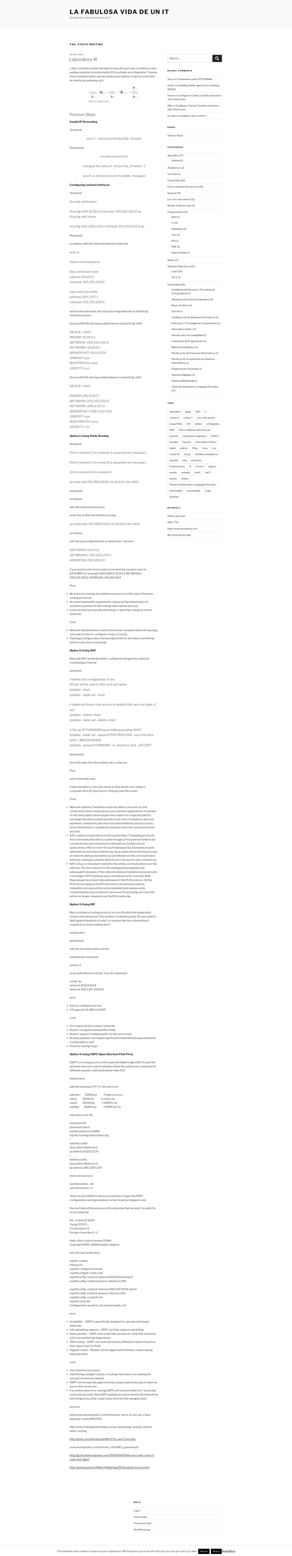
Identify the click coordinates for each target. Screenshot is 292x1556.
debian (198, 423)
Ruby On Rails (179, 252)
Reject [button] (216, 1551)
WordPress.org (142, 1529)
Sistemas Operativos (178, 266)
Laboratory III (83, 59)
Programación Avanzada (185, 368)
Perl (174, 240)
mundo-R (174, 454)
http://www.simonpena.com (182, 528)
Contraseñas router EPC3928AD (194, 79)
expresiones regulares (194, 435)
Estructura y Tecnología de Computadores (194, 323)
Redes (170, 260)
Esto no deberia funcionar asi (183, 186)
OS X (174, 277)
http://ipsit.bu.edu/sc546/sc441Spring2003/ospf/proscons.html (110, 1467)
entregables (212, 423)
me (214, 448)
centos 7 (187, 417)
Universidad (173, 284)
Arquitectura (174, 167)
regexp (212, 466)
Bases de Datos (180, 305)
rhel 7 (208, 472)
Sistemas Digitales (181, 374)
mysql (187, 454)
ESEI (172, 429)
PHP (174, 246)
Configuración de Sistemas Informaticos (193, 317)
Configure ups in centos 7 (193, 115)
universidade (193, 490)
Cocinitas (172, 174)
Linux (174, 271)
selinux (185, 478)
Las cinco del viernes (178, 199)
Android (176, 160)
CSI (188, 423)
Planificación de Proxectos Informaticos (193, 353)
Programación (175, 211)
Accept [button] (204, 1551)
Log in (137, 1510)
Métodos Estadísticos (183, 347)
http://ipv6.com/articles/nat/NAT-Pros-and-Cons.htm (103, 1439)
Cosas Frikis (173, 180)
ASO (197, 411)
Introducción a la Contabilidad (187, 335)
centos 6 (174, 417)
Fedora (214, 435)
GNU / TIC (172, 522)
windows (174, 496)
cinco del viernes (206, 417)
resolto (173, 472)
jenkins (184, 448)
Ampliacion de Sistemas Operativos (191, 299)
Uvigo (208, 490)
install (172, 448)
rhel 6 (197, 472)
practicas (196, 460)
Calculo (176, 311)
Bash (174, 216)
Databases (177, 228)
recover (199, 466)
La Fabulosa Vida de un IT (119, 12)
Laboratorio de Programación (187, 341)
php (185, 460)
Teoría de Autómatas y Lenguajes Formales (195, 386)
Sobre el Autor (175, 135)
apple (188, 411)
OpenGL (173, 460)
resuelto (185, 472)
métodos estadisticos (206, 454)
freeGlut (173, 442)
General (171, 193)
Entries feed (140, 1516)
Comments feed (142, 1523)
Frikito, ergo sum (176, 516)
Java (174, 234)
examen (173, 435)
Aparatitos (173, 155)
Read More (228, 1551)
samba (173, 478)
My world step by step (179, 534)
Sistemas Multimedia (183, 380)
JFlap (195, 448)
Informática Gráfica (182, 329)
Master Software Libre (179, 205)
